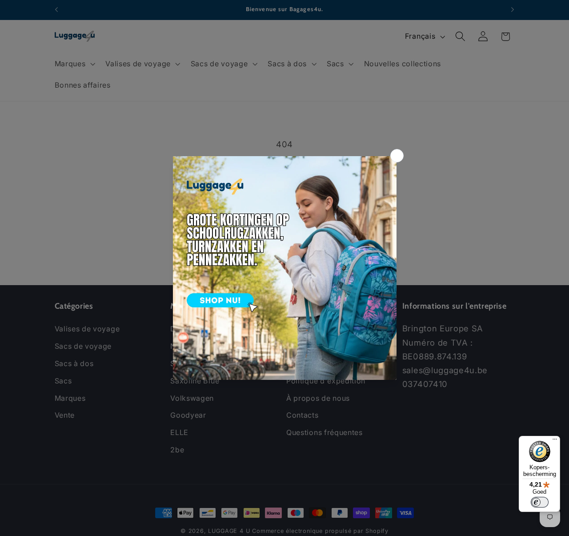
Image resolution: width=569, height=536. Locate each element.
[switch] (540, 502)
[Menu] (554, 441)
